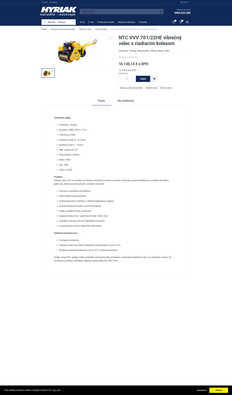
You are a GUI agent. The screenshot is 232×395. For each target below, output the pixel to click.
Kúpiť (143, 78)
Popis (101, 100)
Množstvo (123, 74)
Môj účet (184, 2)
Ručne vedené (101, 29)
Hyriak (44, 29)
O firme (44, 2)
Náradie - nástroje (56, 22)
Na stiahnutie (126, 100)
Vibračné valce (85, 29)
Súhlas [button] (219, 390)
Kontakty (53, 2)
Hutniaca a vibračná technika (63, 29)
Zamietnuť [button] (202, 390)
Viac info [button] (56, 390)
